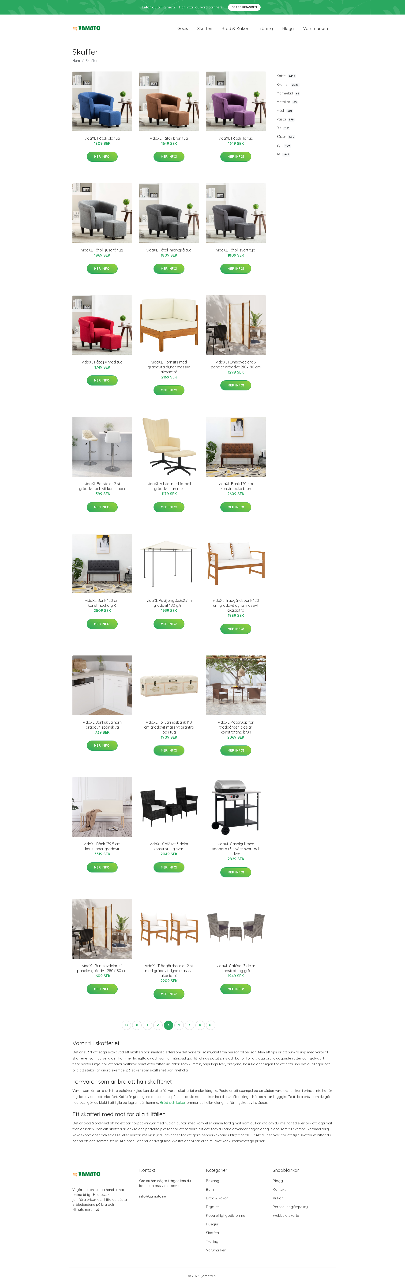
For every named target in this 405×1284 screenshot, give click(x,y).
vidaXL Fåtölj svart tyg (235, 250)
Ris (283, 128)
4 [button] (179, 1024)
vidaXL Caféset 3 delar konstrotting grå (236, 968)
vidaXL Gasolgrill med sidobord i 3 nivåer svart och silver (235, 849)
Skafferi (204, 28)
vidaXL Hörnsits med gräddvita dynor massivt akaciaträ (169, 367)
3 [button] (168, 1024)
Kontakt (279, 1189)
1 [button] (147, 1024)
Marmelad (288, 93)
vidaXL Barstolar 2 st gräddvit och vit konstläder (102, 486)
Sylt (283, 145)
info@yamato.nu (152, 1196)
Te (283, 154)
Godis (182, 28)
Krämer (288, 84)
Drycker (212, 1207)
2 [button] (158, 1024)
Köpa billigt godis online (225, 1215)
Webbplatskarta (286, 1215)
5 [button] (189, 1024)
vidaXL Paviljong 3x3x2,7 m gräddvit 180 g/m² (169, 603)
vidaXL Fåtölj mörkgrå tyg (168, 250)
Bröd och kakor (173, 1102)
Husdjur (212, 1224)
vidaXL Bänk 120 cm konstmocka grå (102, 603)
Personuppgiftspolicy (290, 1207)
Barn (210, 1189)
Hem (76, 60)
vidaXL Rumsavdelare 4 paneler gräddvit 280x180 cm (102, 968)
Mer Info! (102, 156)
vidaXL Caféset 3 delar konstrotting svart (169, 846)
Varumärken (315, 28)
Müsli (284, 110)
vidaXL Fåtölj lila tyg (236, 138)
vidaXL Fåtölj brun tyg (169, 138)
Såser (285, 136)
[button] (126, 1025)
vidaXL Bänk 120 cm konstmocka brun (236, 486)
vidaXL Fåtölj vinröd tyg (102, 362)
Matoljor (287, 102)
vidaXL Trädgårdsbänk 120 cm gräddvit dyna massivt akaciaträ (236, 605)
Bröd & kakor (234, 28)
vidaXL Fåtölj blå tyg (102, 138)
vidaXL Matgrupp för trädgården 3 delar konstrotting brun (236, 727)
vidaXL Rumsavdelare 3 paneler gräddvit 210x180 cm (236, 364)
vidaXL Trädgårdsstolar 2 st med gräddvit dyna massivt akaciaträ (169, 970)
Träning (265, 28)
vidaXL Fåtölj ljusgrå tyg (102, 250)
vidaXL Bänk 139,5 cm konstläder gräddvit (102, 846)
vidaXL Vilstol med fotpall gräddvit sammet (169, 486)
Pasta (285, 119)
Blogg (288, 28)
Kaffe (286, 76)
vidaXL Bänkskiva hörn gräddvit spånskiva (102, 725)
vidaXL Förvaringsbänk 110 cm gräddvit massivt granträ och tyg (169, 727)
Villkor (278, 1198)
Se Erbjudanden (244, 7)
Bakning (212, 1181)
